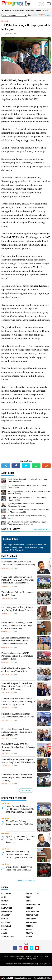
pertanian (6, 926)
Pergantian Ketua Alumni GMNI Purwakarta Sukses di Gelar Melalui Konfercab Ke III (17, 655)
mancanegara (32, 911)
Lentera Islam (32, 893)
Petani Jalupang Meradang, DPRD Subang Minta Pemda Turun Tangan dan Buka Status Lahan (17, 625)
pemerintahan (18, 10)
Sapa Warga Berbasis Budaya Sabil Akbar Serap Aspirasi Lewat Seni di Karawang (17, 777)
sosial (45, 10)
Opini (3, 897)
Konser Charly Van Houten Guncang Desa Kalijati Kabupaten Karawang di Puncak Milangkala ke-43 (18, 701)
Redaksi (35, 956)
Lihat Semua (26, 790)
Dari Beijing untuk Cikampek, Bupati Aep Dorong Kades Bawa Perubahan (17, 609)
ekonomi (5, 901)
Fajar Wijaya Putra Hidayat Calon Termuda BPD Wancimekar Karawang (18, 563)
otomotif (5, 915)
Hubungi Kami (31, 958)
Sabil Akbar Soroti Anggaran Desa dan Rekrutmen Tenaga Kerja (16, 669)
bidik (28, 897)
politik (8, 10)
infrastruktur (33, 904)
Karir (41, 956)
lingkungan (6, 911)
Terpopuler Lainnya (26, 881)
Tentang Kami (20, 958)
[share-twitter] (26, 465)
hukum (4, 904)
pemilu (4, 919)
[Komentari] (46, 465)
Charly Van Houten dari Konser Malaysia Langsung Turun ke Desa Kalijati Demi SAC (16, 732)
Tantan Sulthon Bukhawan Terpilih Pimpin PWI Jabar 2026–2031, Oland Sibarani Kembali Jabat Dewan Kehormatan (17, 581)
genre (28, 901)
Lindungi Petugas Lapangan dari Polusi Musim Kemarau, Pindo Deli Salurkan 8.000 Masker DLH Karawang (17, 642)
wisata (29, 937)
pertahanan (31, 922)
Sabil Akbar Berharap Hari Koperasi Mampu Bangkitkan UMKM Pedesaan (18, 761)
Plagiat (28, 956)
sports (29, 933)
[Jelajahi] (49, 3)
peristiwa (30, 10)
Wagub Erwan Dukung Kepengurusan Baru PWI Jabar (18, 593)
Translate (46, 15)
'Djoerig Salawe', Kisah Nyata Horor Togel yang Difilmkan (19, 868)
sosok (4, 933)
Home (6, 956)
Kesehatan (6, 893)
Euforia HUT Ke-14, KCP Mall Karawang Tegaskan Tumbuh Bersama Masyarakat (18, 747)
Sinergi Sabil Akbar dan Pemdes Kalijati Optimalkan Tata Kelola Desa (17, 715)
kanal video (6, 908)
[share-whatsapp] (36, 465)
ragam (38, 10)
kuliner (29, 908)
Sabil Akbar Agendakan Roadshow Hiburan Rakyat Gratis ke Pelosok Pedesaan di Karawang (16, 686)
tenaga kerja (7, 937)
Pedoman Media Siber (17, 956)
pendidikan (31, 919)
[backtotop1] (50, 964)
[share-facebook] (16, 465)
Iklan (46, 956)
